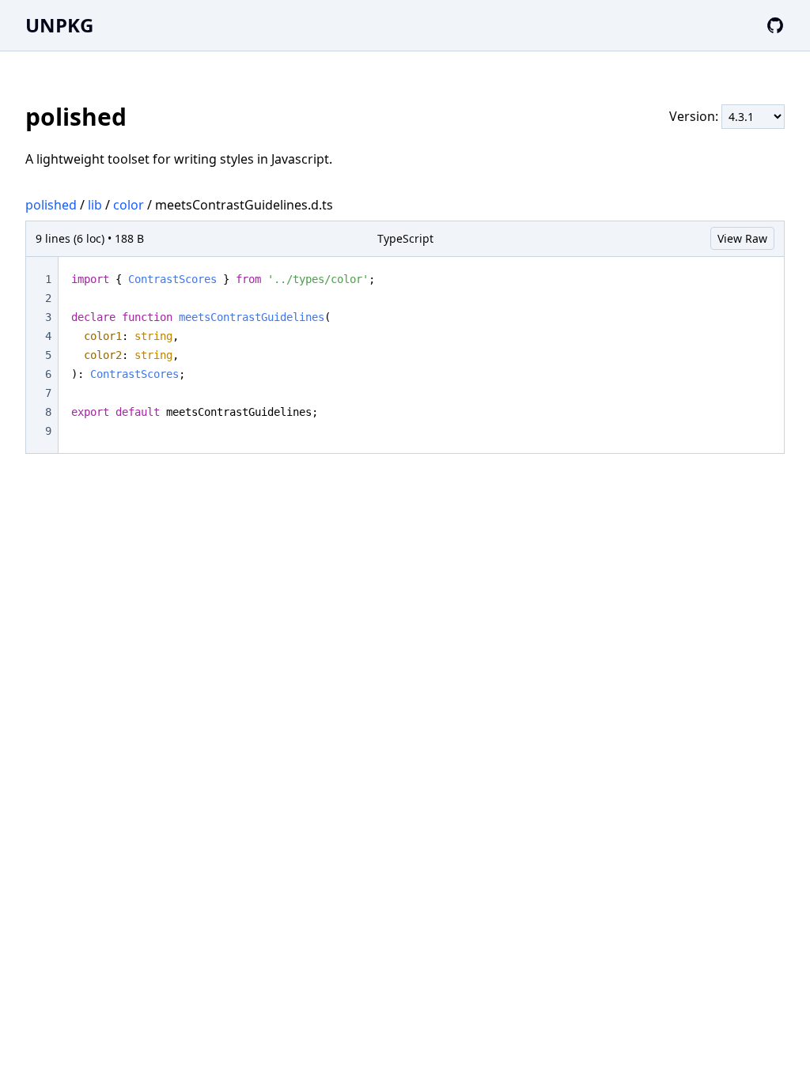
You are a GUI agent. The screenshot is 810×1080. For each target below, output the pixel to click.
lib (95, 204)
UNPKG (59, 25)
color (128, 204)
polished (51, 204)
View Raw (742, 238)
